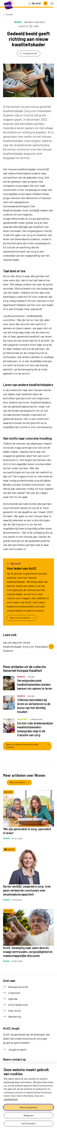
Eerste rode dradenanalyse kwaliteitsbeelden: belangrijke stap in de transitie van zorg (35, 729)
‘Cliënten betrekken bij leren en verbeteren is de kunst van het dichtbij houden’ (33, 706)
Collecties (14, 992)
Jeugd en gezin (17, 1049)
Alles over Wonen (18, 782)
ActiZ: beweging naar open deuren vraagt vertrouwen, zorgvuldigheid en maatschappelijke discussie (28, 951)
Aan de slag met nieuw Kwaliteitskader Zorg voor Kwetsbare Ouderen (25, 646)
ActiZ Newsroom (18, 1004)
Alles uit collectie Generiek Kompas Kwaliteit (22, 745)
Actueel (9, 14)
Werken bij (14, 1016)
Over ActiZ (14, 1010)
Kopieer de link (30, 53)
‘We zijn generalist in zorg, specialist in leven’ (27, 831)
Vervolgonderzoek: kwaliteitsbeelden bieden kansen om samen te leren (34, 684)
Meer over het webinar (20, 617)
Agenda (12, 998)
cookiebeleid (10, 1099)
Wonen (18, 22)
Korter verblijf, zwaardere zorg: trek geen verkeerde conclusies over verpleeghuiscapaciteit (27, 890)
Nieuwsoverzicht (18, 987)
